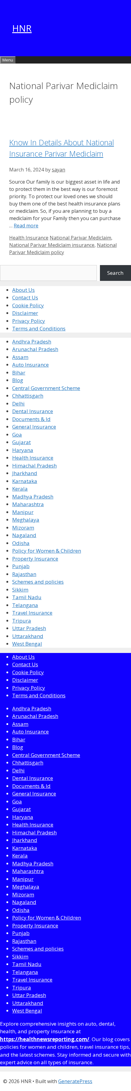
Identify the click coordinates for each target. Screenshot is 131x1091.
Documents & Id (31, 419)
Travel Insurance (32, 612)
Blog (17, 380)
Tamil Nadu (26, 597)
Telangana (25, 605)
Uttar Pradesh (29, 628)
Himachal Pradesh (34, 465)
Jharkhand (24, 473)
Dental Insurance (32, 411)
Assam (20, 357)
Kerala (20, 488)
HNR (22, 28)
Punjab (21, 566)
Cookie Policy (28, 305)
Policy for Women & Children (46, 550)
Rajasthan (24, 574)
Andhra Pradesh (31, 341)
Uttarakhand (27, 636)
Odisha (21, 543)
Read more (26, 225)
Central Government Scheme (46, 388)
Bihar (18, 372)
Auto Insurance (30, 364)
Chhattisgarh (27, 395)
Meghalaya (25, 519)
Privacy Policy (28, 320)
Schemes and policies (38, 581)
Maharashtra (28, 504)
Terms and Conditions (39, 328)
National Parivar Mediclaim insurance (51, 245)
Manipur (23, 512)
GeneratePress (75, 1081)
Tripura (21, 620)
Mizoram (23, 527)
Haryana (22, 450)
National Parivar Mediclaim (80, 237)
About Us (23, 289)
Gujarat (21, 442)
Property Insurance (35, 558)
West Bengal (27, 643)
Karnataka (24, 481)
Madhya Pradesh (32, 496)
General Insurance (34, 426)
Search (115, 272)
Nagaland (24, 535)
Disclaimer (25, 312)
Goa (17, 434)
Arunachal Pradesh (35, 349)
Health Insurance (28, 237)
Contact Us (25, 297)
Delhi (18, 403)
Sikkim (20, 589)
